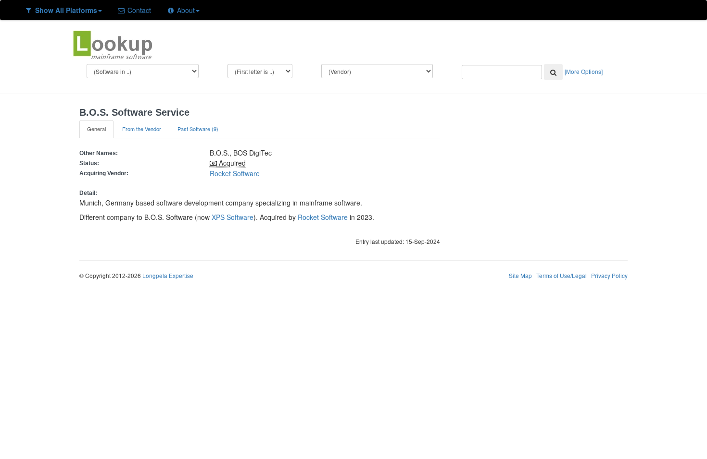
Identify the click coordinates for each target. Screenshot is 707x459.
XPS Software (232, 217)
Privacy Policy (609, 275)
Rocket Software (235, 173)
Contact (138, 10)
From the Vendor (141, 129)
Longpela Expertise (167, 275)
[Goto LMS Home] (112, 43)
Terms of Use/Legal (561, 275)
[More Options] (584, 71)
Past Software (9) (197, 129)
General (96, 129)
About (185, 10)
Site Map (520, 275)
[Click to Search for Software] (553, 72)
